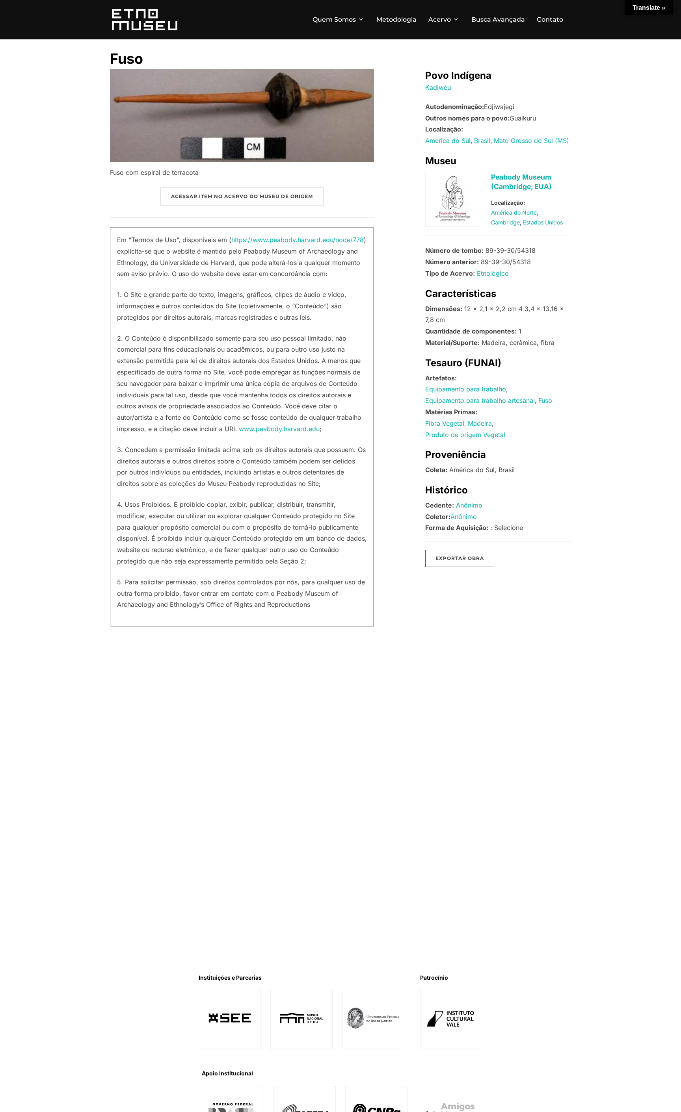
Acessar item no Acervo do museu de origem (242, 196)
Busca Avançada (498, 19)
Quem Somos (334, 19)
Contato (550, 19)
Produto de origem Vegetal (465, 435)
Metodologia (396, 19)
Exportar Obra (459, 558)
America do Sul (448, 141)
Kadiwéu (438, 87)
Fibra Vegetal (444, 423)
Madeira (480, 423)
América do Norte (514, 212)
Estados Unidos (543, 222)
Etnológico (493, 273)
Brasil (482, 141)
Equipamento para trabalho (465, 389)
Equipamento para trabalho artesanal (480, 400)
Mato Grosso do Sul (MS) (531, 141)
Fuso (545, 400)
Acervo (439, 19)
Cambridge (505, 222)
